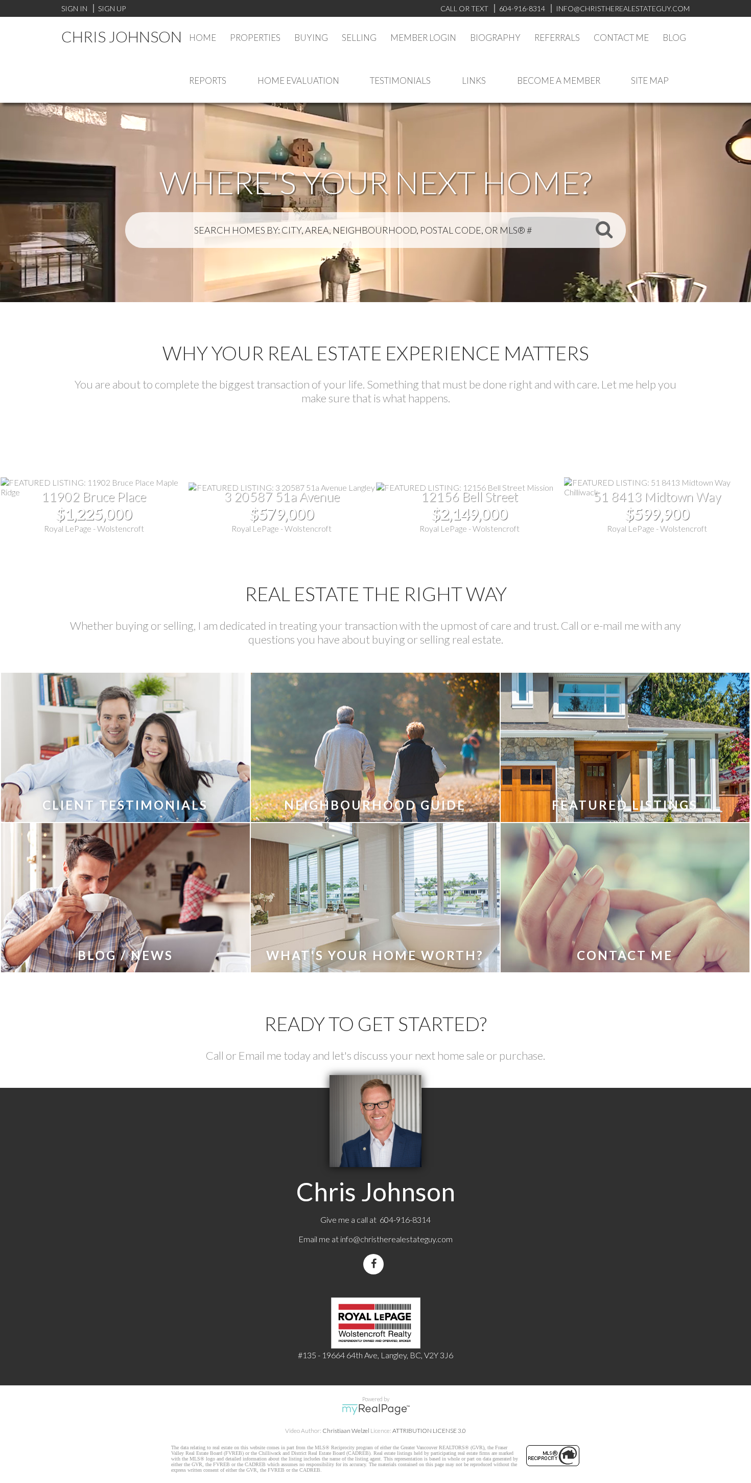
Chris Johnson (121, 36)
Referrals (557, 37)
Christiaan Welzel (345, 1430)
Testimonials (400, 80)
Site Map (650, 80)
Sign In (74, 8)
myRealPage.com (375, 1409)
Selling (359, 37)
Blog (674, 37)
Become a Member (558, 80)
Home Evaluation (298, 80)
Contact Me (621, 37)
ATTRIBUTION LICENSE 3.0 (429, 1430)
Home (202, 37)
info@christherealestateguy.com (396, 1239)
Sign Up (112, 8)
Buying (311, 37)
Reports (207, 80)
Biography (495, 37)
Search (604, 229)
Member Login (423, 37)
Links (474, 80)
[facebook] (375, 1264)
